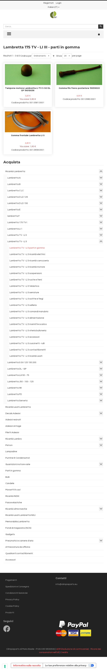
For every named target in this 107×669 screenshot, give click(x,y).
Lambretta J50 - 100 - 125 (21, 381)
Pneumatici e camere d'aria (19, 541)
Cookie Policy (12, 606)
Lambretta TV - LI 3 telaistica (24, 286)
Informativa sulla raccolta (27, 665)
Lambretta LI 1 (15, 229)
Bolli (7, 477)
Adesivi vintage (13, 426)
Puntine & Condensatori (17, 458)
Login (58, 3)
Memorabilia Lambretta (17, 521)
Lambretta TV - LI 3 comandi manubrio (29, 311)
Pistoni (8, 445)
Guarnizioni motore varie (17, 464)
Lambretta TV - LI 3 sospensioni (26, 273)
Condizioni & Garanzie (16, 593)
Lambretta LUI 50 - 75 (18, 375)
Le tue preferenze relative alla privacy (65, 665)
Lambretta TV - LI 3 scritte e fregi (26, 299)
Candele (9, 483)
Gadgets (10, 534)
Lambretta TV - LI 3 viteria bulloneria (28, 330)
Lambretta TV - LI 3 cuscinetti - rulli (27, 343)
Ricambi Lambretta (15, 171)
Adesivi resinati (13, 420)
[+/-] (53, 56)
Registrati (48, 3)
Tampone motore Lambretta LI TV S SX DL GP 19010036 (27, 89)
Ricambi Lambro (13, 439)
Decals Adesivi (12, 413)
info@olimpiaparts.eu (66, 584)
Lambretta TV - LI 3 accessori (24, 337)
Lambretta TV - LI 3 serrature (24, 292)
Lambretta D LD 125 (18, 197)
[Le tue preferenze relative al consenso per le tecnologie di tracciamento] (5, 666)
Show (59, 56)
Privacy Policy (12, 599)
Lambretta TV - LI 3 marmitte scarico (28, 324)
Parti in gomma (13, 471)
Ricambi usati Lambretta (18, 407)
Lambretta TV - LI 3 (17, 241)
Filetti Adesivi (12, 432)
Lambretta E (14, 209)
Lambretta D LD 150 (18, 203)
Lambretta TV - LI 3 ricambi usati (26, 356)
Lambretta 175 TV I (17, 222)
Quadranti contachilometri (19, 553)
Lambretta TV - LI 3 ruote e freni (26, 280)
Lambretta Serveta (17, 400)
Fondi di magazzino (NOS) (18, 528)
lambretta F (14, 216)
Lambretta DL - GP (17, 369)
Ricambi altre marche (16, 509)
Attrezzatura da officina (17, 547)
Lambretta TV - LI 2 (17, 235)
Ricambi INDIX (12, 496)
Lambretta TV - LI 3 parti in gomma (27, 248)
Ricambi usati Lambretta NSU (20, 515)
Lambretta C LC (16, 190)
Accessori (10, 560)
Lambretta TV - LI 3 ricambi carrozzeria (29, 261)
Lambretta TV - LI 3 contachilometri (28, 350)
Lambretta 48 (15, 388)
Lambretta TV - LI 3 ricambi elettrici (27, 254)
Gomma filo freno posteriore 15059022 (79, 88)
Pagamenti (11, 580)
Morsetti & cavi (12, 490)
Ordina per (26, 56)
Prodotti (9, 612)
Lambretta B (14, 184)
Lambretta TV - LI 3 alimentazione (27, 318)
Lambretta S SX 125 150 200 (22, 362)
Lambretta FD (15, 394)
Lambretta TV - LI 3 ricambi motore (27, 267)
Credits (64, 652)
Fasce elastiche (13, 502)
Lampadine (11, 451)
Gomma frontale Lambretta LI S (28, 135)
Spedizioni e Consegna (17, 586)
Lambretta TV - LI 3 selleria (23, 305)
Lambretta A (14, 178)
